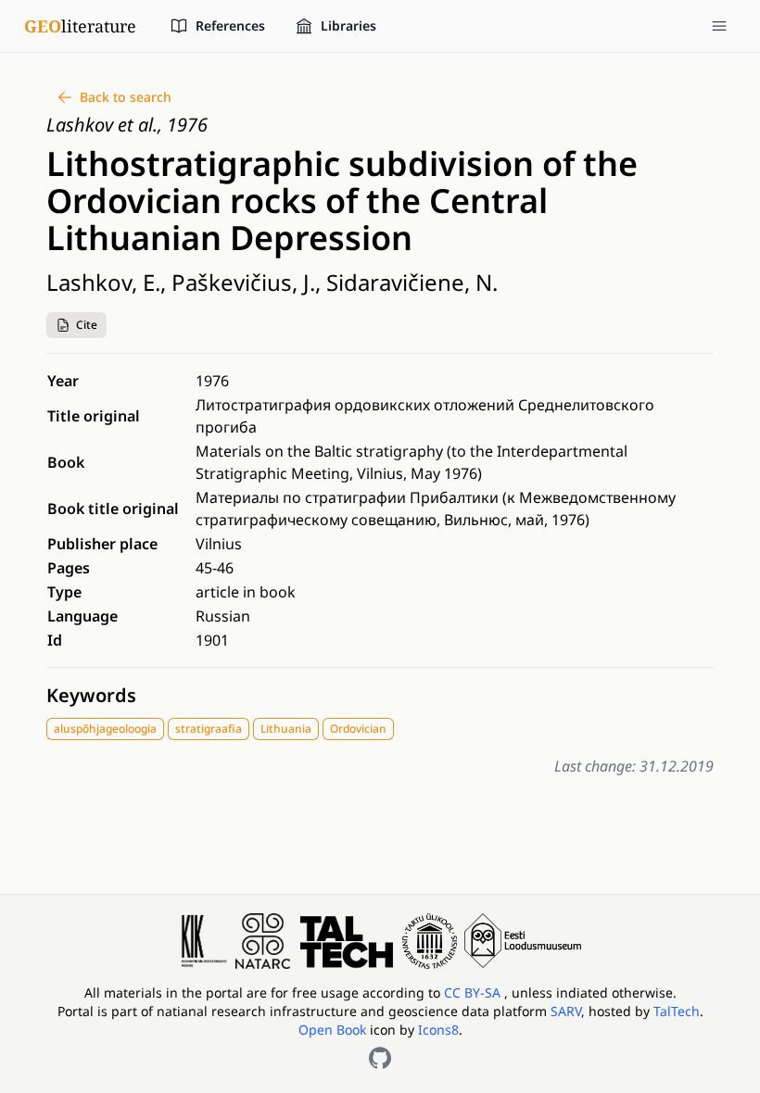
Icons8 (438, 1029)
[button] (76, 325)
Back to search (125, 97)
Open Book (332, 1029)
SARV (566, 1011)
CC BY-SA (474, 992)
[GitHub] (380, 1058)
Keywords (91, 695)
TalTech (676, 1011)
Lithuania (285, 728)
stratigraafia (208, 728)
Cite (86, 325)
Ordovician (358, 728)
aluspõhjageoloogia (105, 728)
